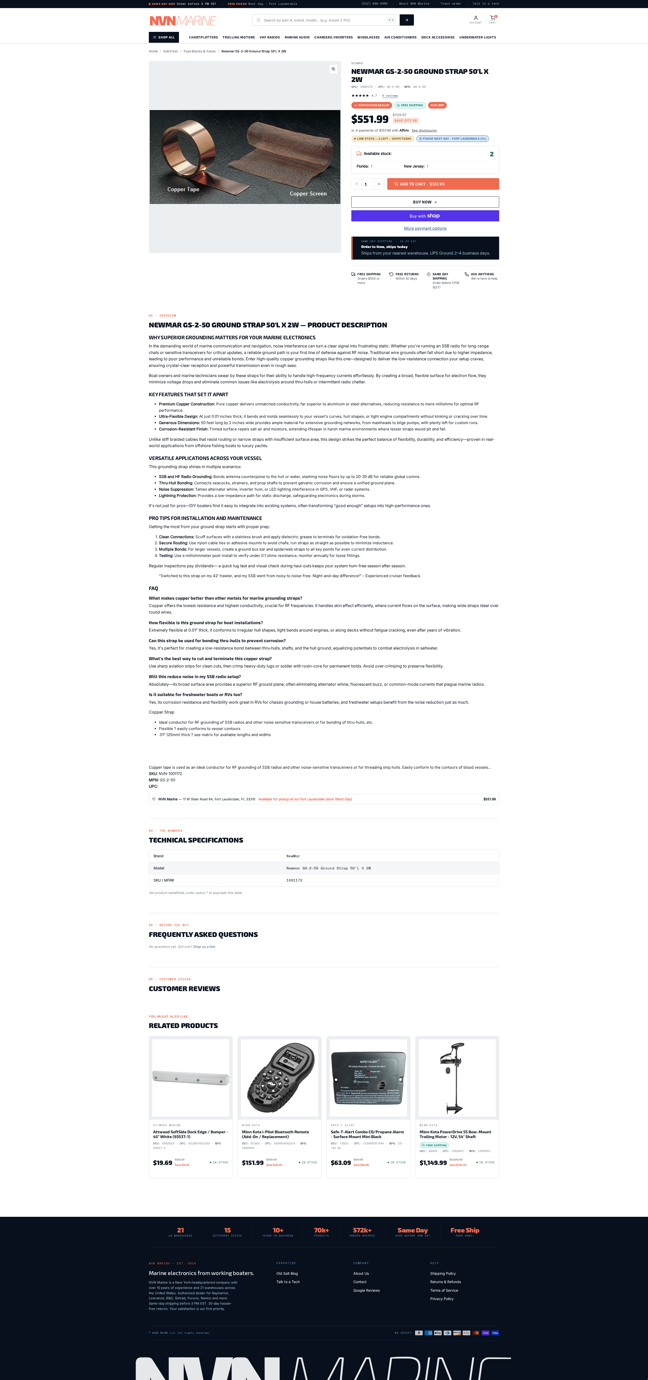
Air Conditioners (400, 37)
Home (153, 51)
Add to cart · (422, 184)
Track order (451, 4)
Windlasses (368, 37)
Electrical (171, 51)
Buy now (422, 202)
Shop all (166, 37)
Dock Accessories (438, 37)
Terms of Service (444, 1290)
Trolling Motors (238, 37)
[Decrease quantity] (357, 184)
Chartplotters (203, 37)
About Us (361, 1273)
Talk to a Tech (288, 1282)
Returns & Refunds (445, 1282)
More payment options (425, 228)
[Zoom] (333, 69)
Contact (360, 1282)
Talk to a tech (486, 4)
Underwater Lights (477, 37)
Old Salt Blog (287, 1273)
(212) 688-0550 (374, 4)
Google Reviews (366, 1290)
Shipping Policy (443, 1273)
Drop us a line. (204, 947)
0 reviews (390, 95)
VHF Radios (270, 37)
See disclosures (424, 130)
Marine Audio (297, 37)
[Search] (407, 20)
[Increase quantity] (379, 184)
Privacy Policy (442, 1299)
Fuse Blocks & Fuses (200, 51)
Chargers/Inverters (333, 37)
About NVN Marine (414, 4)
